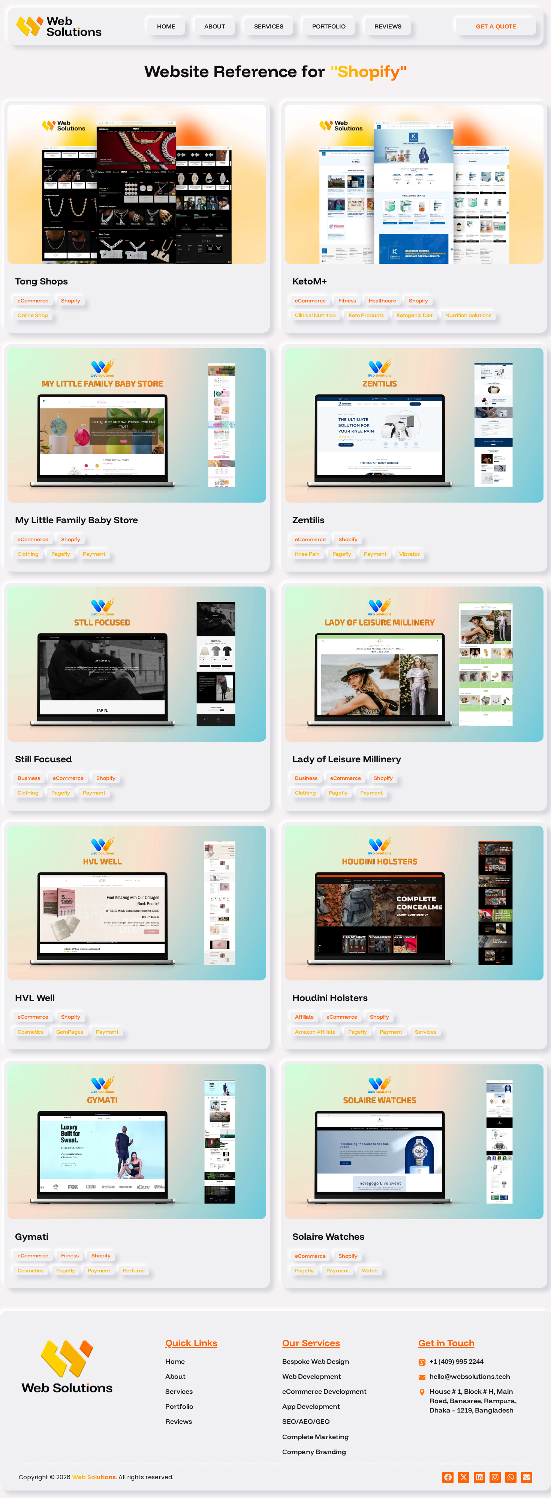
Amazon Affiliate (315, 1031)
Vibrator (409, 554)
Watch (370, 1270)
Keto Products (366, 315)
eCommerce (33, 300)
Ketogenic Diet (415, 315)
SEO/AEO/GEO (306, 1421)
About (214, 26)
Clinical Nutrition (315, 315)
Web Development (311, 1376)
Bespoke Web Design (315, 1361)
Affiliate (304, 1016)
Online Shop (33, 315)
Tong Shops (41, 281)
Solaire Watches (328, 1236)
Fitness (347, 300)
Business (29, 778)
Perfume (134, 1270)
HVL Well (35, 997)
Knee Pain (307, 554)
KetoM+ (309, 281)
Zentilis (308, 519)
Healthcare (382, 300)
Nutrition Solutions (468, 315)
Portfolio (329, 26)
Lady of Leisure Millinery (346, 759)
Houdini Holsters (330, 997)
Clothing (28, 554)
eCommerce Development (324, 1391)
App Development (311, 1406)
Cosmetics (30, 1031)
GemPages (69, 1031)
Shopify (70, 300)
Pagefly (60, 554)
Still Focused (43, 759)
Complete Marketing (315, 1436)
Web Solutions (94, 1477)
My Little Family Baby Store (76, 519)
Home (166, 26)
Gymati (31, 1236)
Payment (94, 554)
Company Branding (314, 1451)
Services (268, 26)
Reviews (387, 26)
